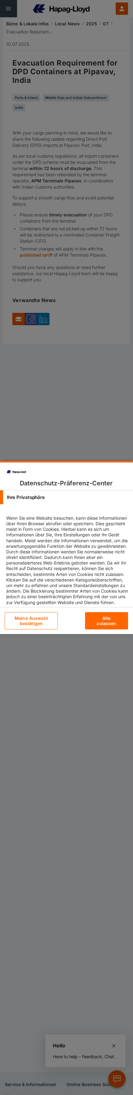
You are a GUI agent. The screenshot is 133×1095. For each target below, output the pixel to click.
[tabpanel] (67, 565)
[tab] (66, 497)
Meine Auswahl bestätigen (31, 621)
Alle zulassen (106, 621)
